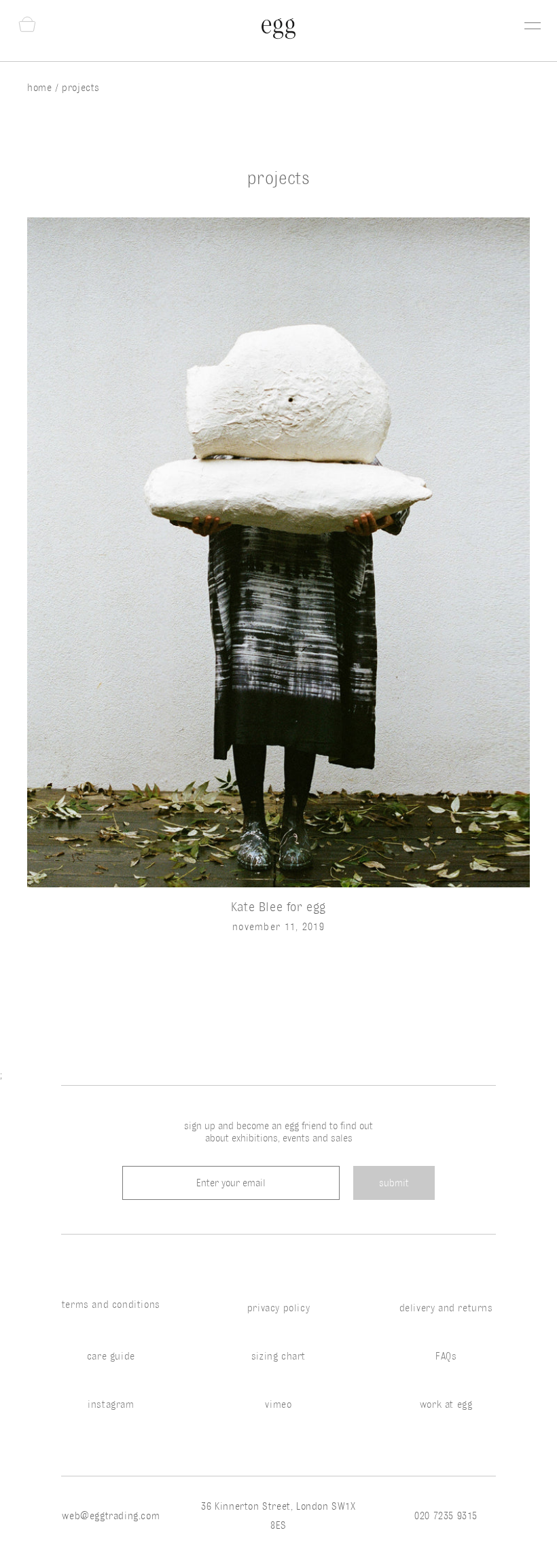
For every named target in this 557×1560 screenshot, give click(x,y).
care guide (111, 1356)
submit (394, 1182)
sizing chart (278, 1356)
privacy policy (278, 1307)
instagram (111, 1404)
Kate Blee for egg (278, 906)
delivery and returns (446, 1307)
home (41, 87)
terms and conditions (111, 1304)
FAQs (445, 1356)
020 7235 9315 (446, 1515)
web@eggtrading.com (111, 1515)
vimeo (278, 1404)
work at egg (446, 1404)
